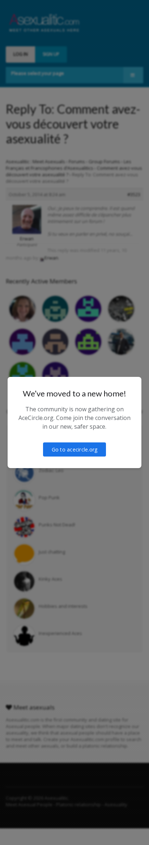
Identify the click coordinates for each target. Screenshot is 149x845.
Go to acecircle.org (75, 449)
